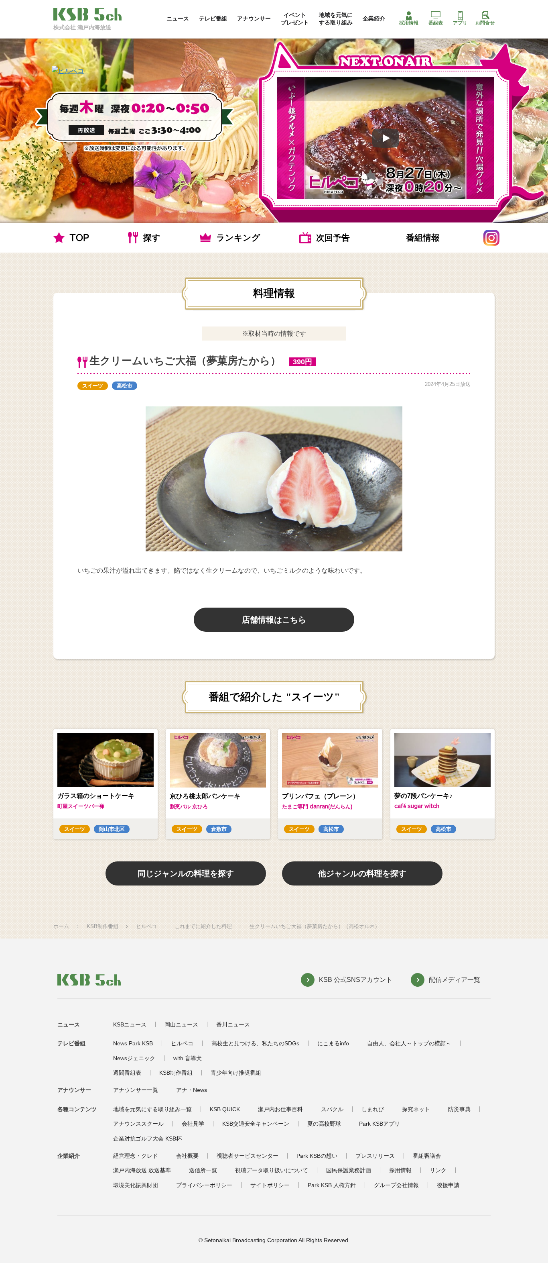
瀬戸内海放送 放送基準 (142, 1170)
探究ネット (416, 1109)
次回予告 (333, 237)
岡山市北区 (112, 829)
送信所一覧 (203, 1170)
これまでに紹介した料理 (203, 926)
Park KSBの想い (316, 1156)
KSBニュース (129, 1024)
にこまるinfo (333, 1043)
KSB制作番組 (102, 926)
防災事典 (459, 1109)
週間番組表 (127, 1072)
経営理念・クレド (135, 1156)
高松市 (124, 386)
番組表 (435, 23)
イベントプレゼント (295, 18)
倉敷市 (219, 829)
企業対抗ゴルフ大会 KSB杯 (147, 1138)
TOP (79, 237)
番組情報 (423, 237)
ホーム (61, 926)
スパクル (332, 1109)
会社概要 (187, 1156)
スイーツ (92, 386)
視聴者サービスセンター (247, 1156)
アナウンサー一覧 (135, 1090)
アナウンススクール (138, 1123)
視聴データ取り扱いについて (271, 1170)
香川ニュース (233, 1024)
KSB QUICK (225, 1109)
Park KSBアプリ (379, 1123)
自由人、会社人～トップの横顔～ (409, 1043)
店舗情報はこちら (274, 619)
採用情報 (408, 23)
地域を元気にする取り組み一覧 (152, 1109)
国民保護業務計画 (348, 1170)
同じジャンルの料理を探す (186, 873)
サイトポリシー (270, 1185)
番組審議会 (427, 1156)
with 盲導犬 (187, 1058)
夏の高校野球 (324, 1123)
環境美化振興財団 (135, 1185)
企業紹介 (374, 18)
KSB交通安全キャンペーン (255, 1123)
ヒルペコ (146, 926)
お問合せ (485, 23)
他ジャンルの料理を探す (362, 873)
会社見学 (193, 1123)
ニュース (177, 18)
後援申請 (448, 1185)
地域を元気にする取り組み (336, 18)
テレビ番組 (213, 18)
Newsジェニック (134, 1058)
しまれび (372, 1109)
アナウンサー (254, 18)
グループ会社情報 (396, 1185)
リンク (438, 1170)
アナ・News (191, 1090)
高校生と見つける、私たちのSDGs (255, 1043)
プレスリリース (375, 1156)
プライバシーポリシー (204, 1185)
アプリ (460, 23)
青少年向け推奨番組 (236, 1072)
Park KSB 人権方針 (332, 1185)
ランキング (238, 237)
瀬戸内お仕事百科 (280, 1109)
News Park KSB (133, 1043)
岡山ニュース (181, 1024)
